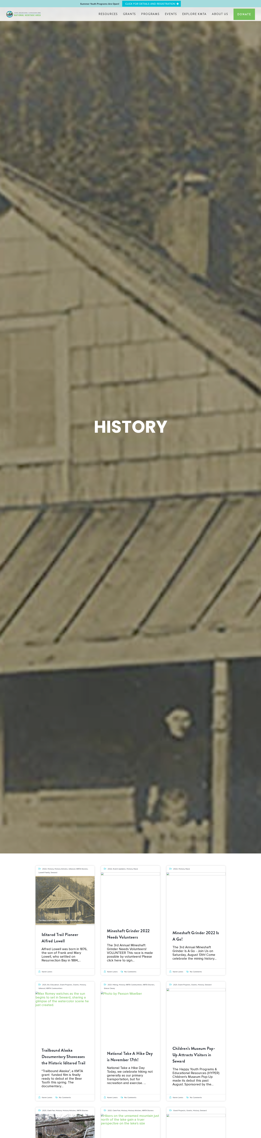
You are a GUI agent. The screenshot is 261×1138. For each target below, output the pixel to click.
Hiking (115, 985)
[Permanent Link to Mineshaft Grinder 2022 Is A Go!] (196, 897)
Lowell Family (44, 872)
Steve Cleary (109, 988)
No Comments (130, 972)
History (51, 869)
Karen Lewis (47, 972)
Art (48, 985)
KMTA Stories (82, 869)
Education (54, 985)
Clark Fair (51, 1110)
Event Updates (119, 869)
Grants (76, 985)
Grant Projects (66, 985)
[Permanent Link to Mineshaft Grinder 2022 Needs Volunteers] (130, 897)
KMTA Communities (54, 988)
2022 (44, 869)
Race (136, 869)
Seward (54, 872)
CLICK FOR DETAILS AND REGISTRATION (150, 4)
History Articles (61, 869)
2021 (44, 985)
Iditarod (72, 869)
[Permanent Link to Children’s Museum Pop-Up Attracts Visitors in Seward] (196, 1012)
